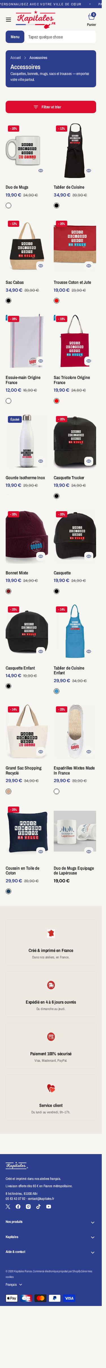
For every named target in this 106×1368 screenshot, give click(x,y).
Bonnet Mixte (17, 573)
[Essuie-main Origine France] (27, 387)
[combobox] (60, 37)
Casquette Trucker (69, 477)
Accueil (15, 57)
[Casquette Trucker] (75, 485)
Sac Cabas (15, 282)
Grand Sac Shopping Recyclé (24, 770)
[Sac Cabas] (27, 289)
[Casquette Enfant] (27, 675)
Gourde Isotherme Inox (25, 477)
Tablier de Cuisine (69, 187)
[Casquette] (75, 580)
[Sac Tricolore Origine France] (75, 387)
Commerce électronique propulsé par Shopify (56, 1271)
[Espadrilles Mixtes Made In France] (75, 777)
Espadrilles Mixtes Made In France (74, 770)
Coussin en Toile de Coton (22, 870)
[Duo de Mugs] (27, 194)
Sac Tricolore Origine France (72, 379)
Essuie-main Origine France (23, 379)
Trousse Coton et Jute (72, 282)
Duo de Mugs (17, 187)
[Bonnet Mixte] (27, 580)
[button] (8, 19)
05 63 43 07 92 (15, 1198)
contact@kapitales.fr (41, 1198)
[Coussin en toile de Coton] (27, 877)
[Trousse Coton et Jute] (75, 289)
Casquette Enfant (20, 668)
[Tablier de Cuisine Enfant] (75, 677)
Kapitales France (23, 1271)
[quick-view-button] (40, 170)
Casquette (62, 573)
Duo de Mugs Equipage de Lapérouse (74, 870)
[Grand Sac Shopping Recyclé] (27, 777)
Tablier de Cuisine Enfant (69, 670)
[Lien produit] (27, 150)
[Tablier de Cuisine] (75, 194)
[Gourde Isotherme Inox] (27, 485)
